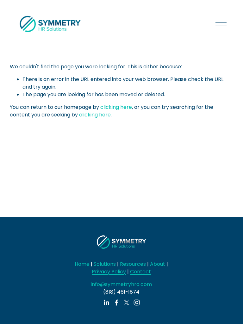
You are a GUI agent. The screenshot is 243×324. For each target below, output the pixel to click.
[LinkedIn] (106, 302)
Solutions (105, 264)
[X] (126, 302)
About (157, 264)
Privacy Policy (109, 271)
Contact (140, 271)
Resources (133, 264)
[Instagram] (137, 302)
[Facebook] (116, 302)
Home (82, 264)
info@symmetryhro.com (121, 284)
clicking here (116, 107)
